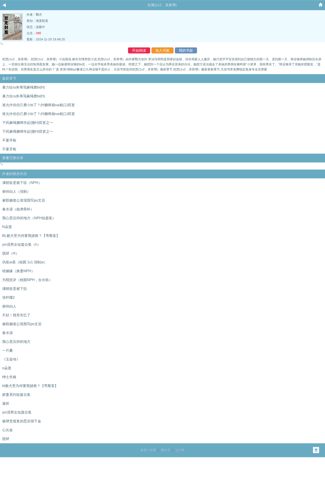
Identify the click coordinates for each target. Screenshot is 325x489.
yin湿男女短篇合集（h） (21, 244)
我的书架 (186, 50)
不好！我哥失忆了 (16, 315)
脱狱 (5, 439)
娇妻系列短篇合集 (16, 394)
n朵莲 (6, 368)
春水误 (7, 333)
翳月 (39, 14)
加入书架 (162, 50)
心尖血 (7, 430)
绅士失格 (9, 377)
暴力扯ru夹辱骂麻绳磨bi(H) (23, 87)
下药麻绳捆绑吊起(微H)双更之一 (27, 123)
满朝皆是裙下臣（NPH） (22, 183)
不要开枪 (9, 140)
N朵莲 (7, 227)
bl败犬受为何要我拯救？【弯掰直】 (30, 386)
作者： (31, 14)
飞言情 (179, 450)
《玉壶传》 (11, 359)
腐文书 (165, 450)
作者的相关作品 (14, 174)
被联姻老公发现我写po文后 (23, 200)
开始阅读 (139, 50)
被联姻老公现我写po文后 (22, 324)
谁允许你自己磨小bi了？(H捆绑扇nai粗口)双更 (38, 105)
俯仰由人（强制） (16, 191)
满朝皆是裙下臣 (14, 289)
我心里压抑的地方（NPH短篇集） (29, 218)
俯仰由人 (9, 306)
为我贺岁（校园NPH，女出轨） (27, 280)
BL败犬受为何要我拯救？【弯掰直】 (31, 236)
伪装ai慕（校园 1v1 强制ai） (24, 262)
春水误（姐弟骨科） (18, 209)
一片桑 (7, 350)
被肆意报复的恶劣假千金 (21, 421)
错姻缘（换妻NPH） (18, 271)
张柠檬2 (8, 297)
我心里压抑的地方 (16, 342)
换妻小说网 (148, 450)
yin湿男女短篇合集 (17, 412)
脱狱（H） (10, 253)
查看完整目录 (12, 158)
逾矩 (5, 403)
